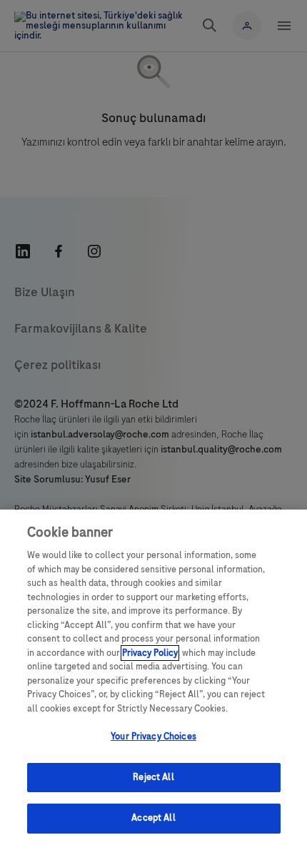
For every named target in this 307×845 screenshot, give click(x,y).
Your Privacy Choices (153, 736)
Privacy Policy (150, 653)
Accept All (153, 817)
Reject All (153, 777)
